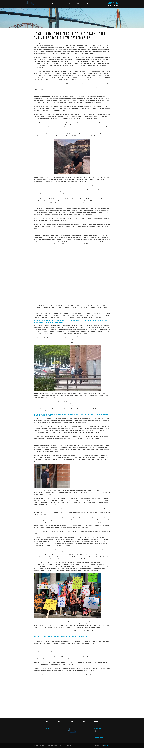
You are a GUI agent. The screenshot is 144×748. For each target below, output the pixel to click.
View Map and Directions (46, 735)
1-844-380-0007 (99, 733)
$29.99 (97, 674)
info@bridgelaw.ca (99, 737)
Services (69, 4)
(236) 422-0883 (112, 3)
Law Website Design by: (99, 745)
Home (52, 4)
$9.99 (71, 674)
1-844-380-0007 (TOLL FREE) (111, 5)
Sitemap (71, 745)
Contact (86, 4)
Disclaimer (62, 745)
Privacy (67, 745)
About (60, 4)
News (78, 4)
